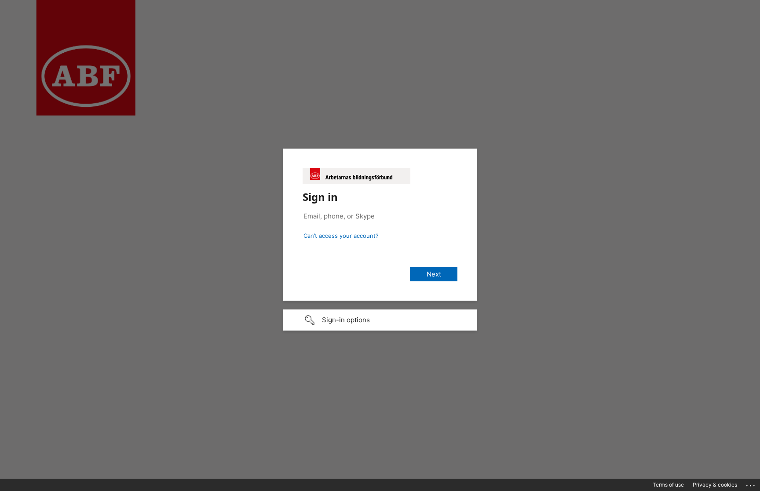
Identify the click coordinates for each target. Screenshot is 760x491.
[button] (380, 320)
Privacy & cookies (715, 484)
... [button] (751, 483)
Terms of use (668, 484)
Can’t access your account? (341, 235)
